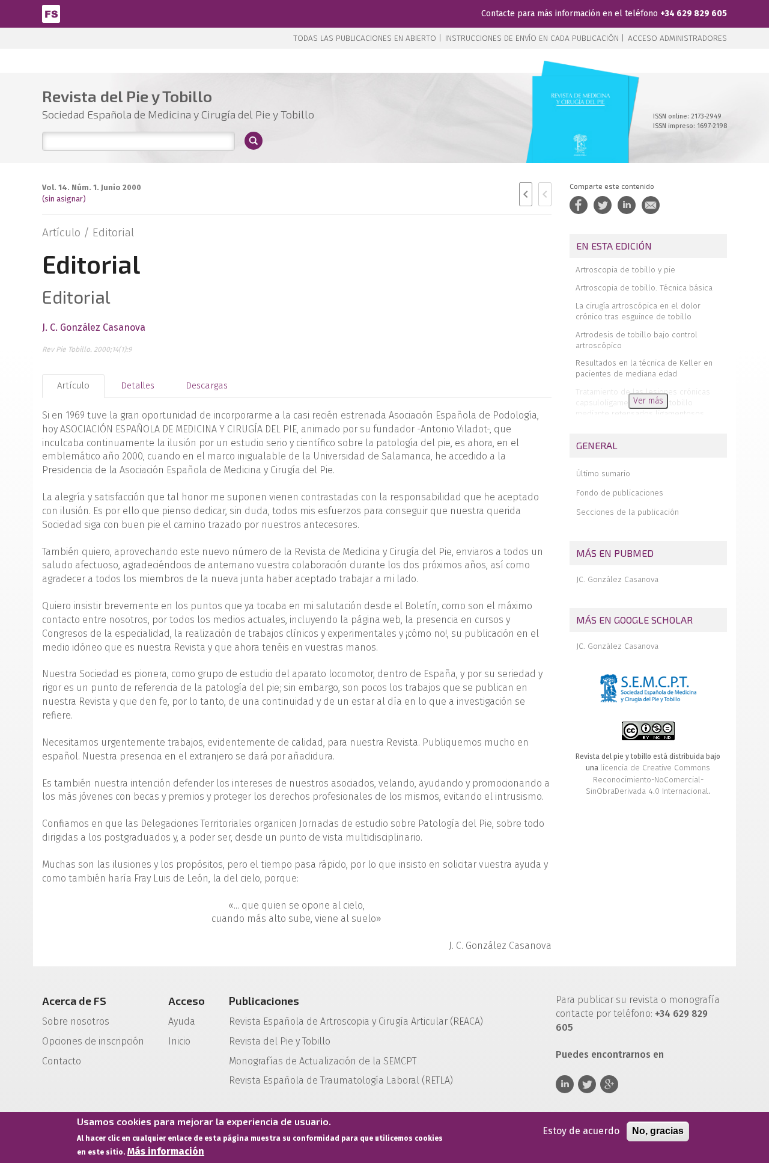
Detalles (137, 385)
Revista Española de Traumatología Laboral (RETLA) (341, 1080)
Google (609, 1084)
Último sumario (603, 473)
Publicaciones (264, 1000)
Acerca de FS (74, 1000)
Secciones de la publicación (627, 512)
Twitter (587, 1084)
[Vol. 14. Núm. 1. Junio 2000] (580, 132)
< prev (525, 194)
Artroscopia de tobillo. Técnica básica (644, 288)
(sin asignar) (64, 198)
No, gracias (658, 1131)
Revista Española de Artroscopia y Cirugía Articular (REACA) (356, 1021)
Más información (165, 1151)
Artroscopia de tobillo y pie (625, 270)
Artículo (73, 385)
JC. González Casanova (617, 579)
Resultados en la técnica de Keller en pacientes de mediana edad (644, 368)
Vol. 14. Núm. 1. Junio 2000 (91, 187)
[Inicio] (51, 13)
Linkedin (565, 1084)
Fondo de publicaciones (619, 493)
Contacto (61, 1061)
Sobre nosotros (75, 1021)
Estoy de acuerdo (581, 1131)
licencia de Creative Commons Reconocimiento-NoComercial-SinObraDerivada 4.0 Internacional (648, 779)
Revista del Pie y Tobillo (279, 1041)
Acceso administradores (677, 38)
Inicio (179, 1041)
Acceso (186, 1000)
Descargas (207, 385)
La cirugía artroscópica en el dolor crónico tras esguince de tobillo (638, 311)
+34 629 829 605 (693, 13)
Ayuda (181, 1021)
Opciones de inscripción (93, 1041)
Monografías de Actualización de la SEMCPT (322, 1061)
